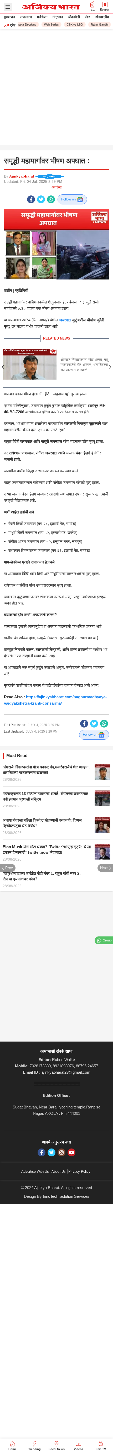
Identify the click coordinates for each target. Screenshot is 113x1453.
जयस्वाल (65, 320)
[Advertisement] (56, 88)
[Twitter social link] (41, 199)
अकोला (56, 187)
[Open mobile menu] (7, 7)
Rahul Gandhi (96, 24)
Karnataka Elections (20, 24)
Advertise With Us (35, 1172)
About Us (59, 1172)
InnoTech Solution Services (66, 1196)
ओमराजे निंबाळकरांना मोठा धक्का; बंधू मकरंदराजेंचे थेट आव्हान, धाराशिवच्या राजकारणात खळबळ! (84, 364)
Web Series (48, 24)
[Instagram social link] (61, 1152)
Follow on (69, 199)
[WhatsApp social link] (51, 199)
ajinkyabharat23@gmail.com (66, 1072)
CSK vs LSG (72, 24)
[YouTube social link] (71, 1152)
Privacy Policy (79, 1172)
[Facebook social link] (31, 199)
